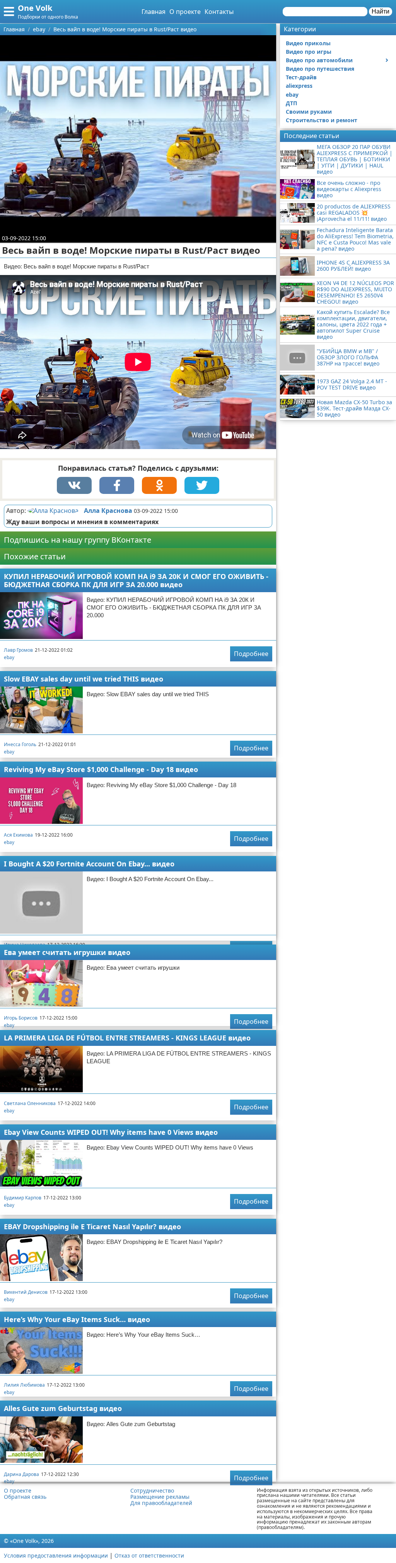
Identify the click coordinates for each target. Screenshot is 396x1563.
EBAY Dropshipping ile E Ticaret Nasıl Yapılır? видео (92, 1226)
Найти (380, 11)
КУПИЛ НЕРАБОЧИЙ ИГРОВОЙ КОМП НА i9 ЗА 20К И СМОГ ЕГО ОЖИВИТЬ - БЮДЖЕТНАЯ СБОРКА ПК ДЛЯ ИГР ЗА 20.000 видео (136, 580)
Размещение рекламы (159, 1497)
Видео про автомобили (319, 60)
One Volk (35, 8)
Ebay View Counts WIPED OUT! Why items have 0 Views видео (111, 1132)
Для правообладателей (161, 1503)
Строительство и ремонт (321, 120)
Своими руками (309, 111)
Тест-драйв (301, 77)
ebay (9, 657)
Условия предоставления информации (56, 1555)
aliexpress (299, 85)
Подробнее (251, 653)
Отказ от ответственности (149, 1555)
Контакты (219, 11)
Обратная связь (25, 1497)
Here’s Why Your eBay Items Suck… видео (77, 1319)
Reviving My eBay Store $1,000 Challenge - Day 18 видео (101, 769)
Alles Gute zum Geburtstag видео (63, 1408)
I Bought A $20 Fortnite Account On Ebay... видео (89, 863)
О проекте (185, 11)
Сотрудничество (152, 1491)
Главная (154, 11)
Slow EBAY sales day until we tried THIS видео (83, 678)
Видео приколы (308, 43)
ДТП (291, 103)
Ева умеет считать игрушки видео (67, 952)
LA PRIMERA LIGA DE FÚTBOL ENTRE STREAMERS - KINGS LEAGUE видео (127, 1037)
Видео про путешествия (320, 68)
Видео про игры (308, 51)
